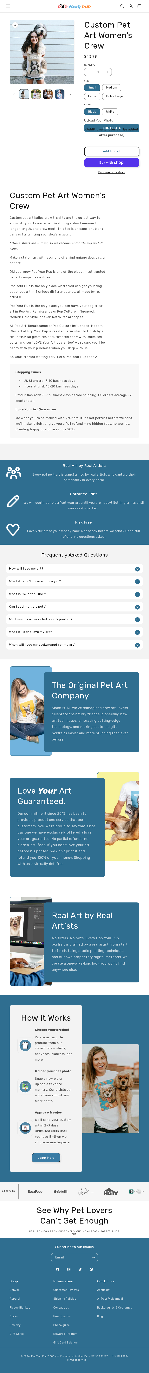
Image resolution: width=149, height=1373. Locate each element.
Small (92, 87)
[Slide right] (70, 94)
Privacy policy (120, 1356)
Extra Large (114, 96)
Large (92, 96)
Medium (111, 87)
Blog (100, 1316)
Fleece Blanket (20, 1307)
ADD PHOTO (111, 128)
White (110, 111)
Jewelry (15, 1325)
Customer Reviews (66, 1290)
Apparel (15, 1298)
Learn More (46, 1157)
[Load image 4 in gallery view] (60, 94)
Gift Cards (17, 1334)
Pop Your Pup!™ (40, 1356)
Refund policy (99, 1356)
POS (52, 1356)
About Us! (103, 1290)
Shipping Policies (64, 1298)
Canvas (15, 1290)
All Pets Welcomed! (110, 1298)
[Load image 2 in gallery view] (36, 94)
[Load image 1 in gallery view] (24, 94)
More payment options (111, 172)
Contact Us (61, 1307)
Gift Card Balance (65, 1342)
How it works (62, 1316)
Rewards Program (65, 1334)
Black (92, 111)
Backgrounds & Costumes (114, 1307)
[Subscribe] (93, 1257)
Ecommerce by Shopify (73, 1356)
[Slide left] (14, 94)
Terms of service (76, 1360)
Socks (14, 1316)
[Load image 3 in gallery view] (48, 94)
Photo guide (61, 1325)
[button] (8, 6)
